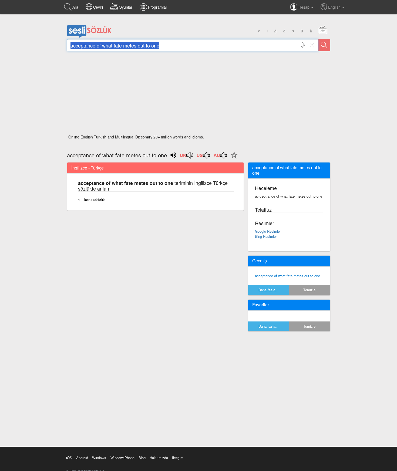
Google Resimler (268, 231)
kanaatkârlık (94, 199)
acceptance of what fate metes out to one (287, 275)
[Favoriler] (232, 158)
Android (82, 457)
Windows (99, 457)
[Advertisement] (198, 94)
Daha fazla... (268, 289)
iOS (69, 457)
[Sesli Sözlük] (89, 36)
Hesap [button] (304, 7)
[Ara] (324, 45)
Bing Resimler (266, 236)
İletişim (177, 457)
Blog (142, 457)
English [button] (335, 7)
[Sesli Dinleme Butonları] (187, 157)
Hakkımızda (159, 457)
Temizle (309, 289)
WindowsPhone (122, 457)
